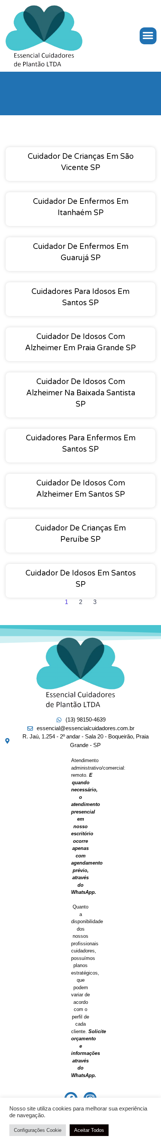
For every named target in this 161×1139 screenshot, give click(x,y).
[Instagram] (90, 1098)
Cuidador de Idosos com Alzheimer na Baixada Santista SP (80, 393)
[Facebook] (71, 1098)
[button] (148, 35)
